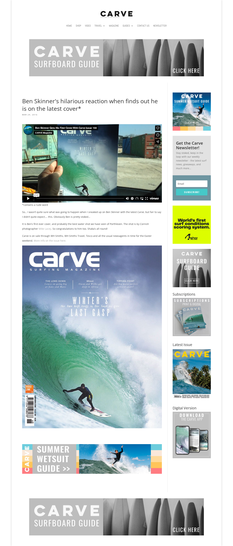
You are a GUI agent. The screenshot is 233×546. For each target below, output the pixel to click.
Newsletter (160, 25)
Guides (126, 25)
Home (69, 25)
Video (88, 25)
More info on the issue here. (50, 240)
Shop (78, 25)
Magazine (114, 25)
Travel (98, 25)
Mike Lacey (45, 228)
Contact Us (143, 25)
